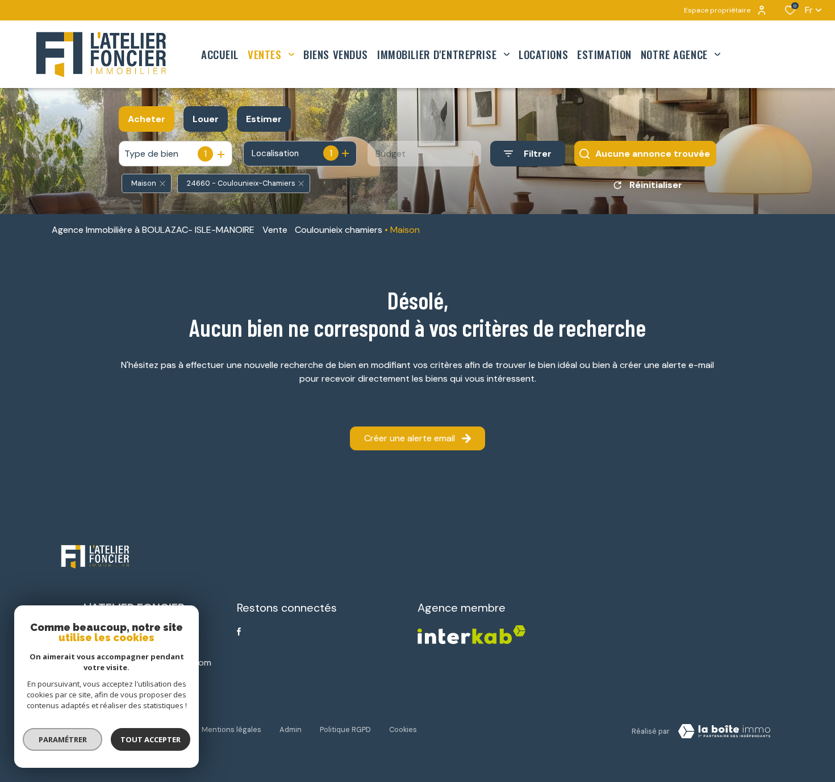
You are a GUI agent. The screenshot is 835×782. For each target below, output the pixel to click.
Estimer (264, 119)
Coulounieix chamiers (338, 230)
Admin (290, 729)
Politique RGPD (345, 729)
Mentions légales (231, 729)
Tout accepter (150, 739)
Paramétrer (63, 739)
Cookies (403, 729)
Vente (274, 230)
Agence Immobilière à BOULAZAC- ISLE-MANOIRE (153, 230)
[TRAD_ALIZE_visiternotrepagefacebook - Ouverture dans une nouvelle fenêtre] (239, 631)
